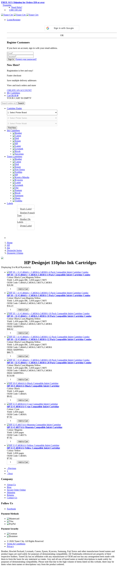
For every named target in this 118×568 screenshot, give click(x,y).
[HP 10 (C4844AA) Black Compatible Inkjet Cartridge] (32, 383)
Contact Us (12, 497)
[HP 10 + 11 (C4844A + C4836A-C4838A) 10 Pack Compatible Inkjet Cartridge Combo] (48, 313)
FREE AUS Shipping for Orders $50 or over (23, 2)
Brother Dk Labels (24, 220)
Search (21, 103)
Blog (9, 487)
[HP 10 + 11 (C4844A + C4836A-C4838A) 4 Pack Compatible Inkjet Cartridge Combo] (47, 272)
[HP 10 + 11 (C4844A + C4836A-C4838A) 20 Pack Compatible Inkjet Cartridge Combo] (48, 360)
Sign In (11, 59)
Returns (10, 495)
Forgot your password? (26, 59)
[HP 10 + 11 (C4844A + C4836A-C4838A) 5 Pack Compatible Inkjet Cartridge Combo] (47, 293)
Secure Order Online (16, 490)
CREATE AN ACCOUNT (19, 90)
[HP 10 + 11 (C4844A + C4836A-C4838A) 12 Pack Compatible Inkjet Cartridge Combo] (48, 337)
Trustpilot (7, 5)
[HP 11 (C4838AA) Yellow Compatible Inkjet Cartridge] (33, 445)
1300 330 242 (15, 10)
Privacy (10, 546)
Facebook (11, 509)
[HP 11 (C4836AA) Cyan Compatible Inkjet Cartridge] (32, 404)
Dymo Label (26, 226)
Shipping (11, 492)
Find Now (12, 128)
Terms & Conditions (16, 544)
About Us (11, 484)
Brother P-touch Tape (26, 214)
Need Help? (16, 7)
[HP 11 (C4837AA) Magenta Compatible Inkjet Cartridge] (34, 424)
